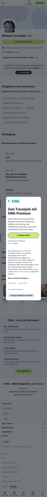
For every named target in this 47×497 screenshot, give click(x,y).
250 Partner (27, 251)
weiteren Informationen (21, 272)
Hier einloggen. (13, 243)
